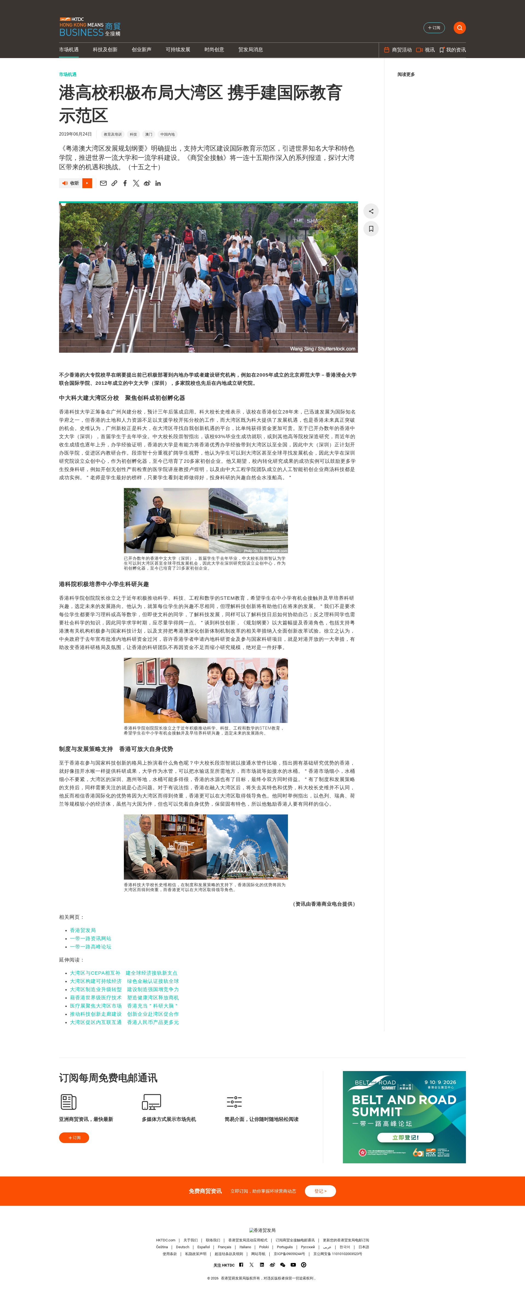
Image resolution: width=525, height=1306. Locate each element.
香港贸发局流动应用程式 (247, 1240)
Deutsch (182, 1247)
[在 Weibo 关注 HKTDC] (272, 1264)
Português (285, 1247)
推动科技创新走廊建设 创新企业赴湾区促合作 (124, 1014)
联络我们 (213, 1240)
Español (203, 1247)
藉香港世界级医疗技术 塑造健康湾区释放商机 (124, 997)
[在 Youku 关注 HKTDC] (303, 1264)
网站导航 (258, 1254)
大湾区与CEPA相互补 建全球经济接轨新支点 (124, 973)
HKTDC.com (165, 1240)
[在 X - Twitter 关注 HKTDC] (251, 1264)
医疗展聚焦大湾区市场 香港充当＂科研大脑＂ (124, 1006)
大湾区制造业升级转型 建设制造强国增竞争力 (124, 989)
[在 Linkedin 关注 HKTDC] (262, 1264)
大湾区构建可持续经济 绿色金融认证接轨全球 (124, 981)
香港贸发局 (83, 930)
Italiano (245, 1247)
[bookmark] (371, 228)
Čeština (162, 1247)
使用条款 (170, 1254)
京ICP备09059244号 (289, 1254)
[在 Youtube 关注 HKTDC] (293, 1264)
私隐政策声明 (195, 1254)
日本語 (363, 1247)
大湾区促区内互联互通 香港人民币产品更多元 (124, 1022)
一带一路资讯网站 (91, 938)
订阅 (77, 1137)
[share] (371, 211)
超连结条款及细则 (229, 1254)
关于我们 (190, 1240)
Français (224, 1247)
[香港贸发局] (262, 1230)
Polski (264, 1247)
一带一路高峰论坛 (91, 946)
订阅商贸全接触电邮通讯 (295, 1240)
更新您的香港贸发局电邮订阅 (346, 1240)
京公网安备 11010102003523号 (337, 1254)
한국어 (345, 1247)
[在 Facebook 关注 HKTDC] (241, 1264)
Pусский (308, 1247)
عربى (327, 1247)
